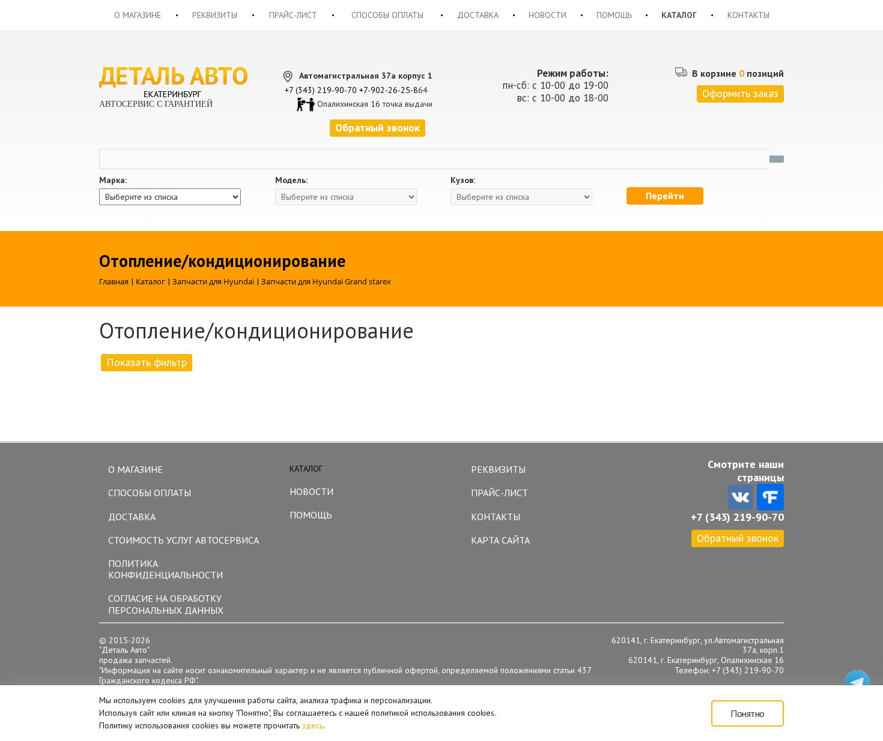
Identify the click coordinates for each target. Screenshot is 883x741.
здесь (312, 725)
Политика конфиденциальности (165, 569)
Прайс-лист (293, 15)
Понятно (747, 713)
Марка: (113, 180)
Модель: (291, 180)
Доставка (478, 15)
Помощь (614, 15)
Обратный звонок (737, 538)
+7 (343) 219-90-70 (321, 90)
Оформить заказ (740, 93)
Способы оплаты (387, 15)
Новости (547, 15)
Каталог (679, 15)
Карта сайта (500, 540)
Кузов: (463, 180)
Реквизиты (214, 15)
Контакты (748, 15)
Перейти (665, 196)
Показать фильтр (146, 362)
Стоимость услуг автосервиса (183, 540)
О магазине (137, 15)
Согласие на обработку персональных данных (165, 604)
